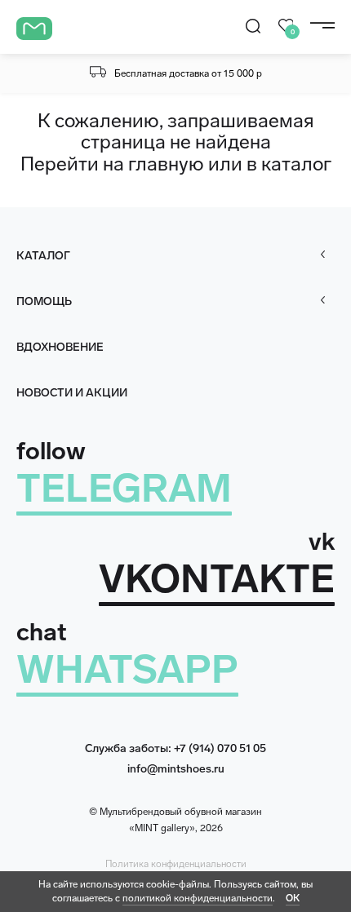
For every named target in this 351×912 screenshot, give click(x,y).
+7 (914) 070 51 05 (220, 748)
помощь (44, 301)
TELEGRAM (124, 488)
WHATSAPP (127, 669)
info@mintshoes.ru (175, 769)
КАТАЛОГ (43, 256)
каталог (296, 163)
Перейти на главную (112, 163)
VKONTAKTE (217, 579)
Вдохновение (60, 347)
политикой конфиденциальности (197, 898)
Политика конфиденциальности (176, 864)
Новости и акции (71, 393)
